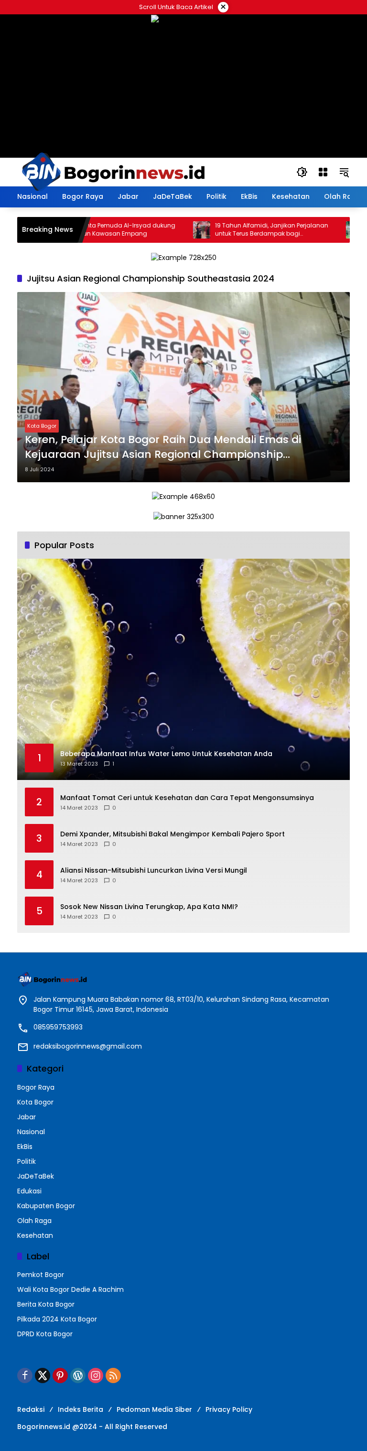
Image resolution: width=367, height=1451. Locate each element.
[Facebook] (24, 1375)
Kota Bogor (41, 426)
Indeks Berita (80, 1409)
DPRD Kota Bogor (45, 1334)
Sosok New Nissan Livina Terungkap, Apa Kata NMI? (149, 906)
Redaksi (30, 1409)
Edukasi (29, 1191)
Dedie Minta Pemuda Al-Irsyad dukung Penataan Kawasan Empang (93, 230)
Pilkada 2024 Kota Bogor (57, 1319)
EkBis (24, 1146)
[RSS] (113, 1375)
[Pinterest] (60, 1375)
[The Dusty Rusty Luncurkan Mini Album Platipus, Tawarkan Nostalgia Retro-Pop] (328, 229)
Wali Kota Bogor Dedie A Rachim (70, 1289)
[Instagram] (95, 1375)
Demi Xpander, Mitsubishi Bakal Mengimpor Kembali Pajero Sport (172, 834)
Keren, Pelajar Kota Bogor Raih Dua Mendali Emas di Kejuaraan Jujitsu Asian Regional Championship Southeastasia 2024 (163, 447)
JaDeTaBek (35, 1176)
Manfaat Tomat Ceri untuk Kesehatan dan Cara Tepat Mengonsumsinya (187, 797)
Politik (26, 1161)
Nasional (31, 1132)
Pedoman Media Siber (154, 1409)
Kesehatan (35, 1235)
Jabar (26, 1117)
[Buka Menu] (323, 172)
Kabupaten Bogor (46, 1206)
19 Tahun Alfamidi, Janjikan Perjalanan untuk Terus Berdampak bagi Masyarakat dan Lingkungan (245, 230)
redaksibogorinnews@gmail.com (87, 1046)
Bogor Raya (35, 1087)
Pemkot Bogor (40, 1274)
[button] (302, 172)
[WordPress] (78, 1375)
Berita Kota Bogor (46, 1304)
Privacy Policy (228, 1409)
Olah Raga (34, 1220)
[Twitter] (42, 1375)
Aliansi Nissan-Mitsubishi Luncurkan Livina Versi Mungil (153, 870)
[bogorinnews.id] (112, 171)
